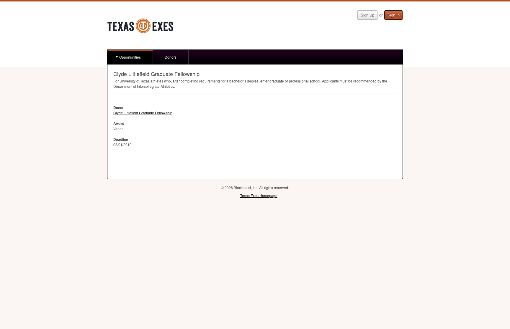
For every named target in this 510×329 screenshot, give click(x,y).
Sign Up (367, 15)
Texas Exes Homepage (258, 195)
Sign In (394, 15)
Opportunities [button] (130, 56)
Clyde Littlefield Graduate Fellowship (142, 112)
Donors (170, 56)
